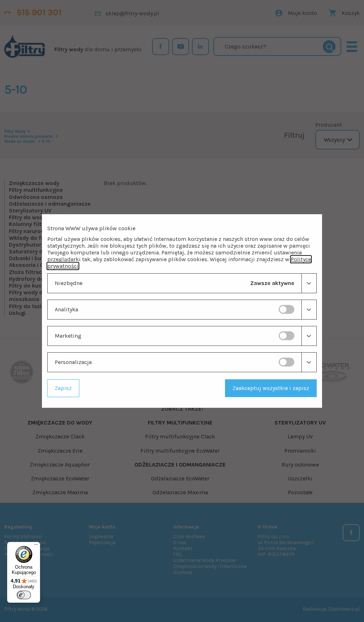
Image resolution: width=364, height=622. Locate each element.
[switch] (286, 309)
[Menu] (36, 546)
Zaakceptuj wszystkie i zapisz (270, 388)
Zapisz (63, 388)
